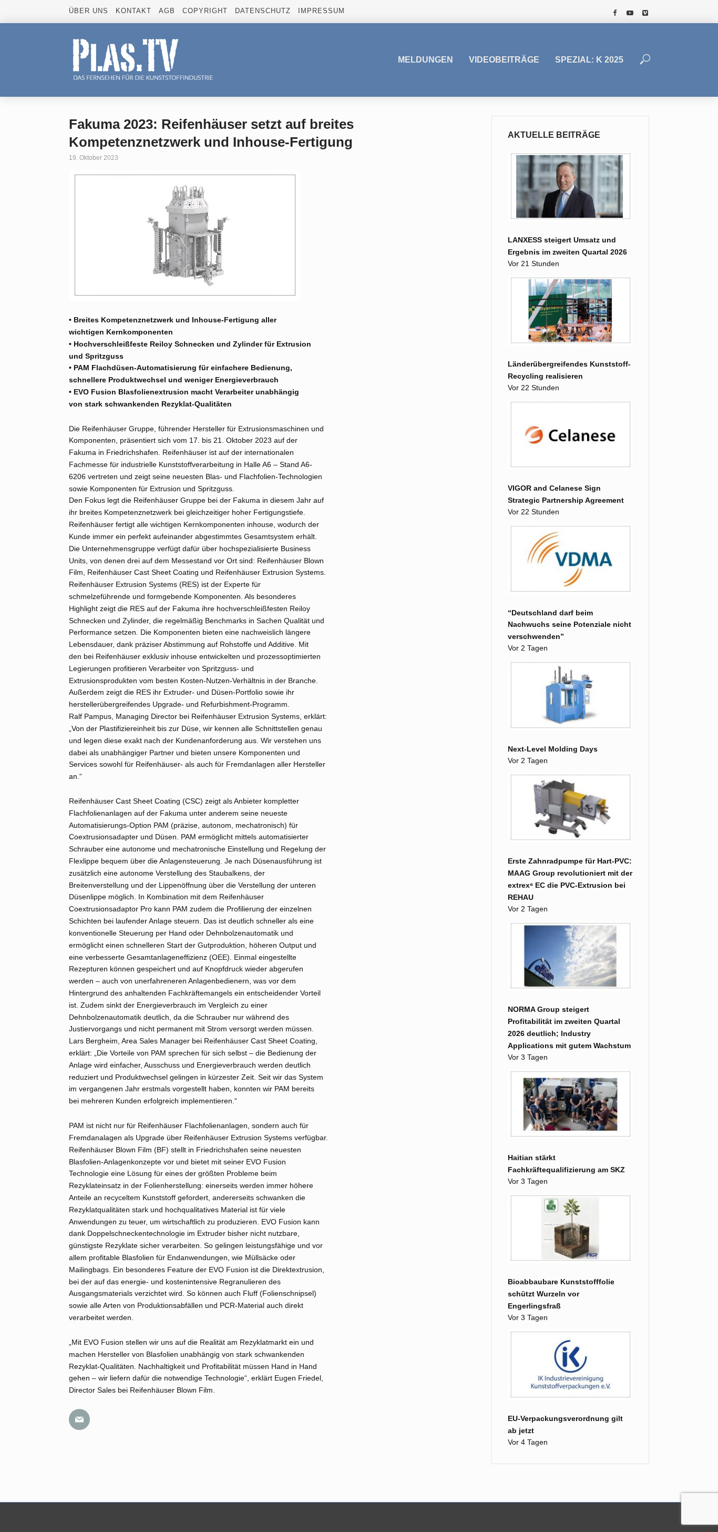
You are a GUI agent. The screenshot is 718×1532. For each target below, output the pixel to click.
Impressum (321, 11)
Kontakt (133, 11)
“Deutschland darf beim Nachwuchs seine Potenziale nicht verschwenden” (569, 624)
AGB (167, 11)
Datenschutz (263, 11)
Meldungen (425, 59)
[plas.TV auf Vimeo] (645, 13)
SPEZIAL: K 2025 (589, 59)
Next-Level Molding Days (553, 749)
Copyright (205, 11)
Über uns (88, 11)
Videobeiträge (504, 59)
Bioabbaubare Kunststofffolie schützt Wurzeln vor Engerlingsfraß (561, 1293)
